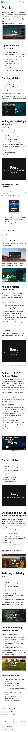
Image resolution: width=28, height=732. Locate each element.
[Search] (23, 2)
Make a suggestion (12, 728)
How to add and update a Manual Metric (15, 54)
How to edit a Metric (10, 61)
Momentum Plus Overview (12, 700)
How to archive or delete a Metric (13, 68)
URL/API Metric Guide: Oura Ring (13, 683)
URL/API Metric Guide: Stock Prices (14, 686)
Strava (12, 367)
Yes (6, 712)
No (13, 712)
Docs (5, 2)
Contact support (10, 726)
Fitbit (6, 367)
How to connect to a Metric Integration (15, 57)
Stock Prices (9, 399)
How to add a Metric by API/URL (13, 59)
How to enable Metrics (11, 52)
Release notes (10, 729)
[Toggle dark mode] (20, 2)
